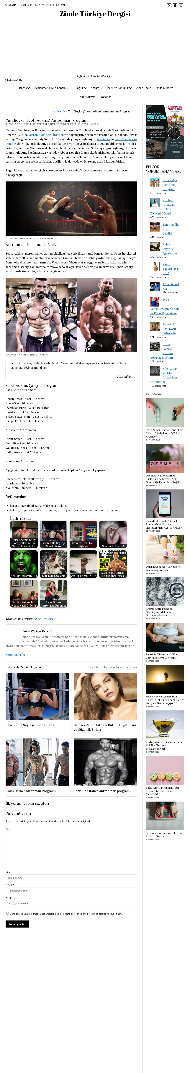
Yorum (9, 829)
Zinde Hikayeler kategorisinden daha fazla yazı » (112, 667)
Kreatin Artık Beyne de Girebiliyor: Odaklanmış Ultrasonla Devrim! (159, 612)
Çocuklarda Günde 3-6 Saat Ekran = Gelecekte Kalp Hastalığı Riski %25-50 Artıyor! (164, 524)
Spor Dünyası (88, 97)
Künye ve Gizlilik (44, 5)
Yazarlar (106, 97)
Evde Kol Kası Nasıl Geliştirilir (169, 328)
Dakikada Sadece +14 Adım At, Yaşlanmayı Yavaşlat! (163, 568)
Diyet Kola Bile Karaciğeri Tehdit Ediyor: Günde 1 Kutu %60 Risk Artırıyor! (164, 433)
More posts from (17, 655)
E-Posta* (10, 885)
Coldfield (45, 135)
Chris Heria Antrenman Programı (31, 791)
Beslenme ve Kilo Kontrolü (51, 88)
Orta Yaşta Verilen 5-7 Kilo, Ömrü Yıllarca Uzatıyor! (165, 834)
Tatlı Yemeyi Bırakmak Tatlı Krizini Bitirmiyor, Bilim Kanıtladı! (162, 791)
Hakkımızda (25, 5)
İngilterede (60, 135)
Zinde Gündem (164, 88)
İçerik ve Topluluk (118, 88)
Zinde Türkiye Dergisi (95, 13)
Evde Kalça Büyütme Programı (170, 184)
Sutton (33, 135)
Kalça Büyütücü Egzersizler (170, 248)
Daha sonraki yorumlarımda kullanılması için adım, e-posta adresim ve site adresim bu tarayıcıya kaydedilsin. (66, 913)
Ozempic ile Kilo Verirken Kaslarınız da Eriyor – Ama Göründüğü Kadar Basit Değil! (163, 479)
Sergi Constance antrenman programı (102, 791)
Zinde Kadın (143, 88)
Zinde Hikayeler (43, 619)
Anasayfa (59, 111)
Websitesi (10, 897)
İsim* (8, 872)
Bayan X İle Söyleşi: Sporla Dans (30, 725)
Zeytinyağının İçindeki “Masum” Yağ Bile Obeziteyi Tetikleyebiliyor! (164, 745)
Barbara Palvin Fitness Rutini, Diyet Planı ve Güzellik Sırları (105, 727)
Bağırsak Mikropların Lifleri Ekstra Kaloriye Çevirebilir (162, 656)
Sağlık (79, 88)
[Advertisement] (95, 46)
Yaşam (95, 88)
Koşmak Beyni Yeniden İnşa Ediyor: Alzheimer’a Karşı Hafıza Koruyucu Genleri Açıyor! (165, 700)
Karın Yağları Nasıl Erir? (171, 268)
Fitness (22, 88)
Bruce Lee (103, 139)
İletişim (60, 5)
